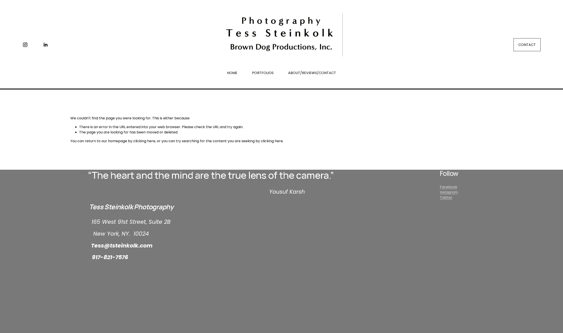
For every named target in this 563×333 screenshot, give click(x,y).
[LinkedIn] (45, 44)
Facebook (448, 186)
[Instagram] (25, 44)
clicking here (144, 141)
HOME (232, 72)
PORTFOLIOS (263, 72)
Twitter (446, 197)
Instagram (449, 192)
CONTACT (527, 44)
